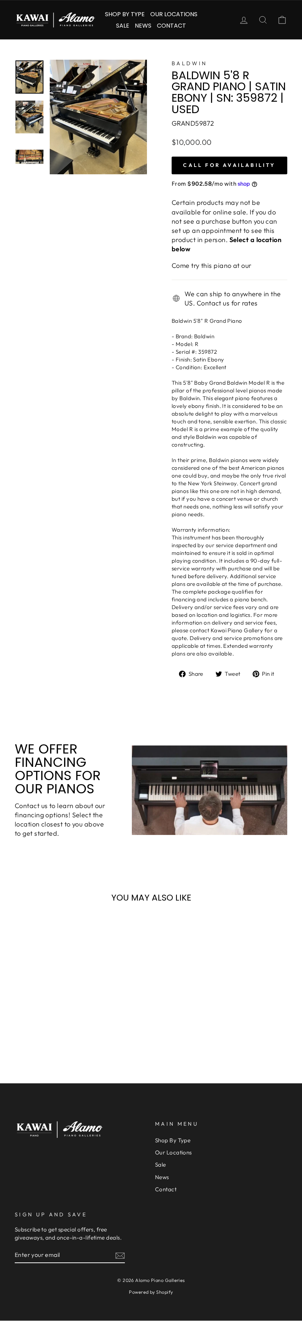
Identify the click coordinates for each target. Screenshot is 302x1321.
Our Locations (173, 14)
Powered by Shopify (151, 1292)
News (143, 25)
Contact (171, 25)
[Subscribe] (120, 1255)
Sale (122, 25)
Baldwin (189, 63)
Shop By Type (125, 14)
